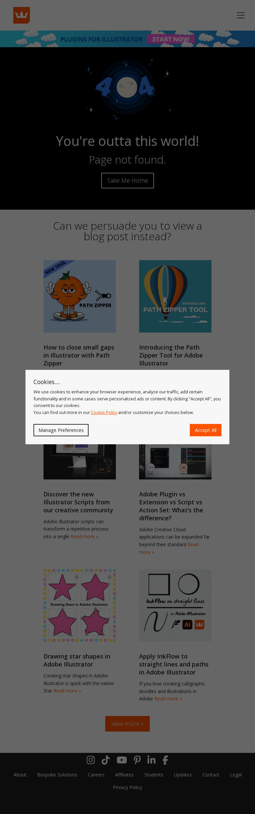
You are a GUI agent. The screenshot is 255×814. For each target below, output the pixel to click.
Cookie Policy (104, 412)
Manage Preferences (61, 430)
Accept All (205, 430)
